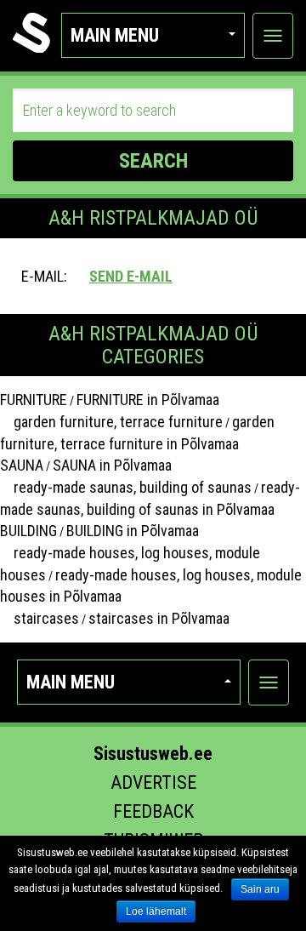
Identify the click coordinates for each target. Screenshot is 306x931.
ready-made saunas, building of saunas (126, 487)
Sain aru (260, 889)
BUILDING (28, 531)
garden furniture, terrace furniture (111, 422)
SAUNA (21, 465)
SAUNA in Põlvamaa (112, 465)
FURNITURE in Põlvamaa (147, 399)
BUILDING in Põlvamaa (132, 531)
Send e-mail (131, 276)
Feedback (153, 811)
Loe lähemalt (156, 911)
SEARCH (153, 161)
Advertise (153, 782)
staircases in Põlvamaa (159, 618)
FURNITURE (33, 399)
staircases (39, 618)
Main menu (115, 35)
